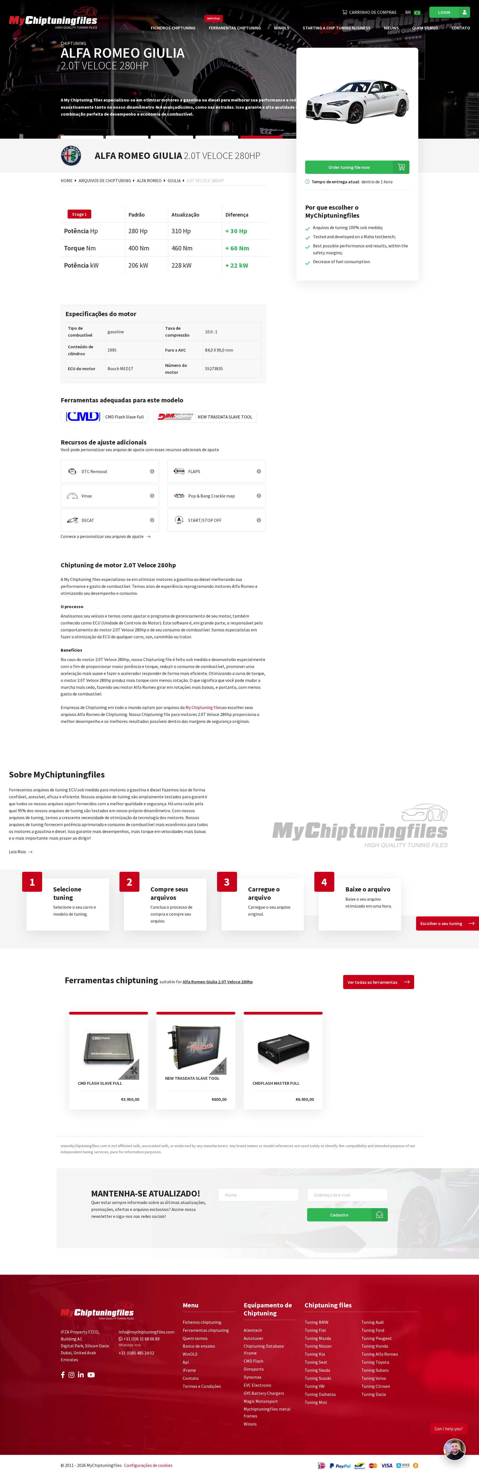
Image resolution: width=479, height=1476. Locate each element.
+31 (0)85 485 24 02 (136, 1353)
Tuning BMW (316, 1322)
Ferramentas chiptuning (235, 28)
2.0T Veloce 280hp (205, 180)
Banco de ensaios (199, 1346)
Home (67, 180)
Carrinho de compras (372, 12)
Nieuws (391, 28)
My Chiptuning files (203, 707)
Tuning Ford (372, 1330)
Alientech (253, 1330)
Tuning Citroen (375, 1386)
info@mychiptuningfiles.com (146, 1332)
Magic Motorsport (261, 1401)
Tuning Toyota (375, 1362)
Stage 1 (79, 214)
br (408, 12)
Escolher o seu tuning (441, 923)
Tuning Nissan (318, 1346)
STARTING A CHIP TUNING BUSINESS (337, 28)
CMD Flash (253, 1361)
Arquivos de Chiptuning (105, 180)
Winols (250, 1424)
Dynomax (252, 1377)
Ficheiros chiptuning (173, 28)
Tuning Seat (316, 1362)
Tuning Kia (315, 1354)
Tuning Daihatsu (320, 1394)
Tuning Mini (316, 1402)
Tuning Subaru (375, 1370)
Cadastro (339, 1215)
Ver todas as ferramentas (372, 982)
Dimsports (254, 1369)
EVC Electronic (257, 1385)
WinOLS (281, 28)
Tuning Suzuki (318, 1378)
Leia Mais (17, 851)
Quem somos (425, 28)
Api (186, 1362)
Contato (461, 28)
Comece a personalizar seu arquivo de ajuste (102, 536)
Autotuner (253, 1338)
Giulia (175, 180)
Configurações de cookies (148, 1465)
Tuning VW (315, 1386)
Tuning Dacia (373, 1394)
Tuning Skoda (317, 1370)
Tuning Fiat (315, 1330)
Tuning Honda (374, 1346)
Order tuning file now (349, 167)
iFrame (189, 1370)
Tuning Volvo (373, 1378)
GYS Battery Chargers (264, 1393)
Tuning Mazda (318, 1338)
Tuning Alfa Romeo (379, 1354)
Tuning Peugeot (376, 1338)
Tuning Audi (372, 1322)
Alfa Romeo (149, 180)
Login (444, 12)
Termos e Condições (202, 1386)
